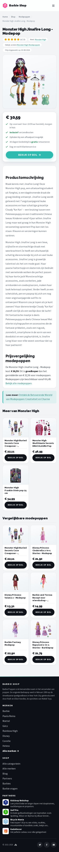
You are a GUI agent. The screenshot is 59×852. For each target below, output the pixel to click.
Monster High (40, 39)
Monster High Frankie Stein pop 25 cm (15, 490)
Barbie (6, 711)
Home (5, 16)
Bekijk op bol (28, 155)
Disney (6, 735)
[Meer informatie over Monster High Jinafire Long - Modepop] (29, 82)
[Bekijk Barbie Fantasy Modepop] (16, 629)
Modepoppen (24, 16)
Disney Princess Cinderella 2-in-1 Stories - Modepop (42, 551)
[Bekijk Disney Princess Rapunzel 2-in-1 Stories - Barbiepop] (43, 629)
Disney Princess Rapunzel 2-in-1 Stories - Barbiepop (42, 645)
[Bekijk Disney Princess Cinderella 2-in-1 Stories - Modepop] (43, 535)
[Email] (53, 845)
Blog (5, 773)
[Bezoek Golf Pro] (6, 812)
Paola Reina (9, 716)
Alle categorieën (11, 763)
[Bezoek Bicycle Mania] (6, 821)
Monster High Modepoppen (28, 45)
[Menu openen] (53, 6)
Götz (5, 726)
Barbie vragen (10, 788)
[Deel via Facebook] (47, 845)
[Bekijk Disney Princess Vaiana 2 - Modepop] (16, 582)
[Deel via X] (40, 845)
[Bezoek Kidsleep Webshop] (6, 802)
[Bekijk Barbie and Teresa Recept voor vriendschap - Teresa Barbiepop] (43, 582)
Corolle (7, 740)
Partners (7, 778)
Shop (13, 16)
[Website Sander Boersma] (15, 844)
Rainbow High (10, 730)
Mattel (6, 720)
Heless (6, 745)
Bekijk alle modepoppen (19, 383)
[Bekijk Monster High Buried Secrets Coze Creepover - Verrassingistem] (16, 427)
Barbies (7, 783)
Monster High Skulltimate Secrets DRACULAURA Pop (43, 443)
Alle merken (9, 768)
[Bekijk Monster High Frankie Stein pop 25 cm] (16, 475)
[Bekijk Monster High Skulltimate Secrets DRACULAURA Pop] (43, 427)
